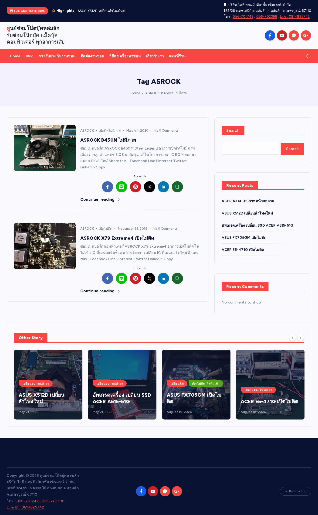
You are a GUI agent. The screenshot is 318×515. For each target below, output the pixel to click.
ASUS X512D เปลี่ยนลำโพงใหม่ (247, 213)
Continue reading (98, 199)
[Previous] (292, 337)
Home (15, 56)
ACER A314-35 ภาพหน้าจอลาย (248, 201)
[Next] (300, 337)
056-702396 (266, 16)
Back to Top (297, 491)
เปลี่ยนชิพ (177, 383)
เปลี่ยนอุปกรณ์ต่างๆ (36, 383)
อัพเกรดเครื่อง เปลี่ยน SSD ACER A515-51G (257, 225)
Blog (30, 56)
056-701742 (243, 16)
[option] (48, 385)
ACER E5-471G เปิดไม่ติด (243, 249)
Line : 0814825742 (295, 16)
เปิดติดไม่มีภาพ (110, 131)
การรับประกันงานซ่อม (57, 56)
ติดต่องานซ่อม (93, 56)
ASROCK (87, 131)
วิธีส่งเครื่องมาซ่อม (125, 56)
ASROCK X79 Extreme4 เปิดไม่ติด (117, 238)
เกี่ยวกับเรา (155, 56)
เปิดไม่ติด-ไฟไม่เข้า (206, 383)
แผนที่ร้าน (177, 56)
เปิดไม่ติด (105, 229)
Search (233, 130)
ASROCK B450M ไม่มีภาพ (166, 93)
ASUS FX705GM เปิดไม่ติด (244, 237)
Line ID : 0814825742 (25, 507)
